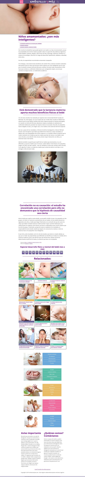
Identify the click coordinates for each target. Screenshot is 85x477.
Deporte (52, 389)
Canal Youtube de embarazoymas (42, 469)
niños (40, 242)
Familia (52, 392)
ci (27, 242)
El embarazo (52, 356)
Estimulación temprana (52, 376)
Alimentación (52, 387)
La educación (52, 400)
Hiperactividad (52, 403)
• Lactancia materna (24, 45)
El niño (52, 385)
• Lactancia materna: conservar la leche (28, 47)
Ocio (52, 394)
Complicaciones (52, 360)
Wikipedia (27, 243)
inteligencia (30, 242)
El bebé (52, 369)
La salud (52, 416)
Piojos (52, 423)
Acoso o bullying (52, 407)
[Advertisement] (42, 192)
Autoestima (52, 409)
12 (61, 252)
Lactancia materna (52, 371)
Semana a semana (52, 354)
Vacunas (52, 418)
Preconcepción (52, 358)
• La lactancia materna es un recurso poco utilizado (31, 43)
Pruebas (52, 363)
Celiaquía (52, 425)
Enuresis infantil (52, 420)
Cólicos (52, 378)
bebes (25, 242)
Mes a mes (52, 374)
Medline (30, 243)
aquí (59, 476)
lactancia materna (35, 242)
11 (58, 252)
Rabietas (52, 405)
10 (54, 252)
